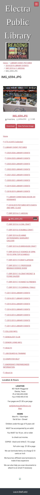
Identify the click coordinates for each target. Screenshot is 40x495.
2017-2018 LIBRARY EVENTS (18, 293)
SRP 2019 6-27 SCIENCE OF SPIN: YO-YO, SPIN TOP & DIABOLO (21, 253)
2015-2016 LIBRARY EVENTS (18, 304)
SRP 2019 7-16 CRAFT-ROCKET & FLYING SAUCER (21, 275)
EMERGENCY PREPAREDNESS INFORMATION (16, 365)
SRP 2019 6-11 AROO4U (15, 68)
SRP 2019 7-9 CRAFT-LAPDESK (20, 260)
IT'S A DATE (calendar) (14, 142)
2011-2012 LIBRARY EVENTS (18, 326)
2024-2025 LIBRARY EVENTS (18, 158)
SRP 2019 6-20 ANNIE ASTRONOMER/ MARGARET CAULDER (18, 238)
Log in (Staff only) (20, 492)
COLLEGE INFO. (11, 331)
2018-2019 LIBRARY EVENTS (17, 66)
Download (11, 126)
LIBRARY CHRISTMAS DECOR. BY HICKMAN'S (21, 198)
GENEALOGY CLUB (12, 337)
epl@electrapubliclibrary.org (20, 406)
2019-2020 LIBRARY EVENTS (18, 186)
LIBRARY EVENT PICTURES (21, 63)
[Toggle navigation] (36, 4)
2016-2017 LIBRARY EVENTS (18, 298)
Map (20, 408)
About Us (8, 373)
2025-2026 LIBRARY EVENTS (18, 153)
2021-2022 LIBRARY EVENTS (18, 175)
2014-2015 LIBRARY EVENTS (18, 309)
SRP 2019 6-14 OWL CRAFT (19, 224)
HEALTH (8, 348)
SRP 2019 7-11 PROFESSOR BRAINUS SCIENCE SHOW (19, 266)
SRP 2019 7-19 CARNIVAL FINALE (21, 287)
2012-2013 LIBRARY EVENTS (18, 320)
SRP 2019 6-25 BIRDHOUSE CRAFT (22, 246)
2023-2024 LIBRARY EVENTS (18, 164)
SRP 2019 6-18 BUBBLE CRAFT (20, 230)
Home (5, 63)
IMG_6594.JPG (20, 115)
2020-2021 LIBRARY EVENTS (18, 180)
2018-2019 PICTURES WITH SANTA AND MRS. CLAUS (22, 206)
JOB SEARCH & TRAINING (15, 353)
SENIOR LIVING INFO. (13, 342)
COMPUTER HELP (12, 359)
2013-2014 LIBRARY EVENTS (18, 315)
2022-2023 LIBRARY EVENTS (18, 169)
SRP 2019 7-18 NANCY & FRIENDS (22, 282)
